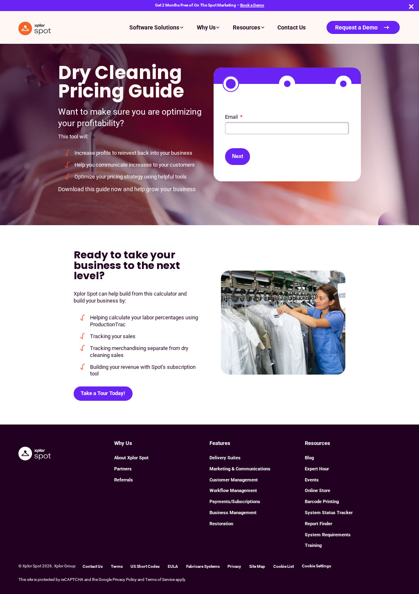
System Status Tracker (329, 512)
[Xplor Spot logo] (34, 27)
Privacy (234, 566)
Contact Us (93, 566)
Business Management (233, 512)
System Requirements (328, 535)
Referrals (123, 480)
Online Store (317, 490)
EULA (173, 566)
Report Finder (318, 523)
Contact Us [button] (291, 27)
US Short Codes (145, 566)
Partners (123, 469)
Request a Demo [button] (356, 27)
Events (312, 480)
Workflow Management (233, 490)
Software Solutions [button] (154, 27)
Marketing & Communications (240, 469)
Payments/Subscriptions (235, 501)
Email (234, 117)
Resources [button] (246, 27)
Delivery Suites (225, 458)
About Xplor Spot (131, 458)
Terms (117, 566)
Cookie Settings (316, 566)
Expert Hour (317, 469)
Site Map (257, 566)
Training (313, 545)
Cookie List (283, 566)
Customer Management (234, 480)
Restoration (221, 523)
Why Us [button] (206, 27)
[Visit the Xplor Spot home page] (34, 453)
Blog (309, 458)
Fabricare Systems (203, 566)
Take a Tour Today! (103, 393)
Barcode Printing (322, 501)
